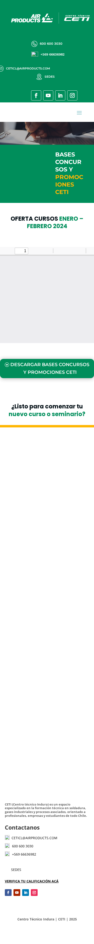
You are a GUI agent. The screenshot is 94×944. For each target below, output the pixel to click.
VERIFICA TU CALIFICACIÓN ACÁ (32, 881)
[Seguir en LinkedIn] (60, 95)
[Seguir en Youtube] (48, 95)
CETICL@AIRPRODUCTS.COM (33, 838)
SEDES (16, 869)
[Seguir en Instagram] (72, 95)
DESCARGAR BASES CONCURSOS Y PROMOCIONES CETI (49, 368)
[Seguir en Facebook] (36, 95)
